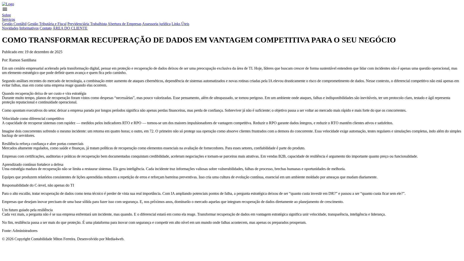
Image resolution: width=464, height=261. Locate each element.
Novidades (10, 28)
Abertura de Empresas (124, 24)
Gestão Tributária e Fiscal (47, 24)
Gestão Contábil (14, 24)
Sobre (6, 15)
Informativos (29, 28)
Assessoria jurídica (156, 24)
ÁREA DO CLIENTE (70, 28)
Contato (46, 28)
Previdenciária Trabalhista (87, 24)
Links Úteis (180, 24)
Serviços (8, 19)
